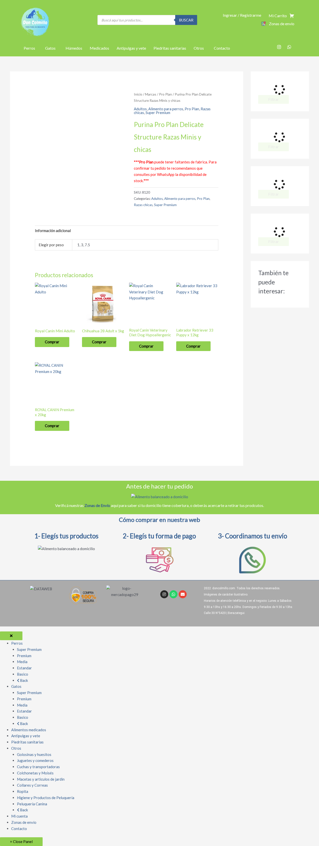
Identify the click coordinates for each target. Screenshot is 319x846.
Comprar (52, 342)
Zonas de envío (23, 822)
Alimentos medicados (28, 729)
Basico (22, 674)
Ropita (22, 791)
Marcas (150, 94)
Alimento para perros (165, 109)
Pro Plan (165, 94)
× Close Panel (21, 841)
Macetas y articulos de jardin (41, 779)
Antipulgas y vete (131, 48)
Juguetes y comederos (35, 760)
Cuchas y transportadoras (38, 766)
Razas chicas (143, 205)
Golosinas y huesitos (34, 754)
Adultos (140, 109)
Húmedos (74, 48)
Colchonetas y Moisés (35, 773)
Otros (199, 48)
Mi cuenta (19, 816)
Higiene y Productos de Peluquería (45, 797)
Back (23, 680)
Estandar (24, 668)
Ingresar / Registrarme (242, 15)
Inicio (138, 94)
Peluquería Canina (32, 804)
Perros (29, 48)
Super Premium (158, 112)
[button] (30, 48)
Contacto (222, 48)
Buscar (186, 20)
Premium (24, 655)
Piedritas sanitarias (170, 48)
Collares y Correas (32, 785)
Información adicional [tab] (53, 230)
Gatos (50, 48)
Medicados (99, 48)
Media (22, 661)
